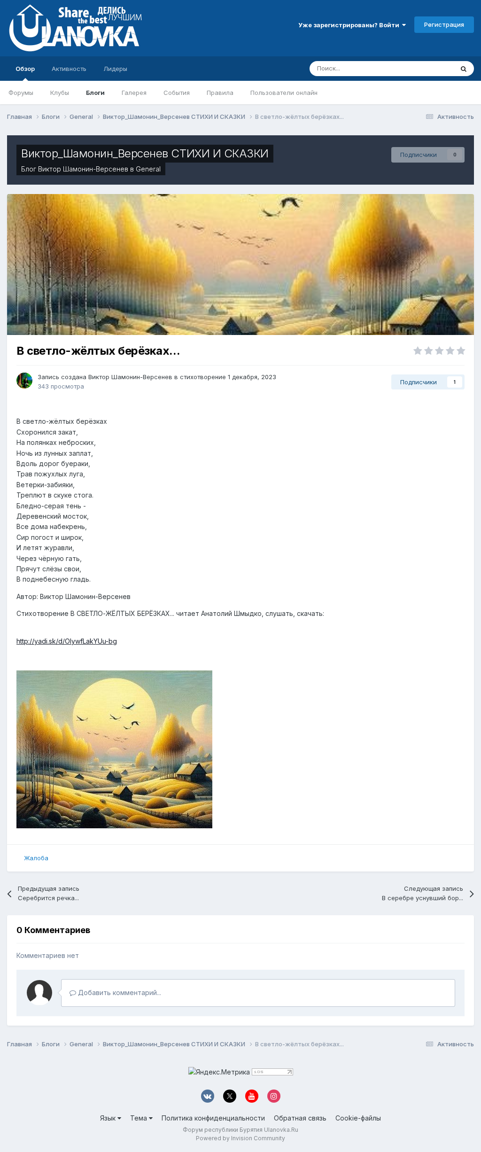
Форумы (20, 92)
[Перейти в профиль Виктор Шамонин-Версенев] (24, 381)
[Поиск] (463, 68)
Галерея (134, 92)
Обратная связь (300, 1118)
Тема (139, 1118)
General (148, 169)
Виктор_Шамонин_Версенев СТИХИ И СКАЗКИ (145, 153)
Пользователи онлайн (284, 92)
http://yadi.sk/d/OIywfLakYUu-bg (66, 641)
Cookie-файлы (358, 1118)
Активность (69, 68)
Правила (220, 92)
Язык (108, 1118)
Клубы (59, 92)
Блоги (95, 92)
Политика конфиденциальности (213, 1118)
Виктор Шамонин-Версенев (83, 169)
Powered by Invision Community (240, 1138)
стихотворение (203, 377)
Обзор (25, 68)
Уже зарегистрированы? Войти (350, 25)
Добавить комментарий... (118, 992)
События (176, 92)
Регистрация (444, 24)
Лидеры (115, 68)
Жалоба (36, 858)
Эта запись (426, 68)
